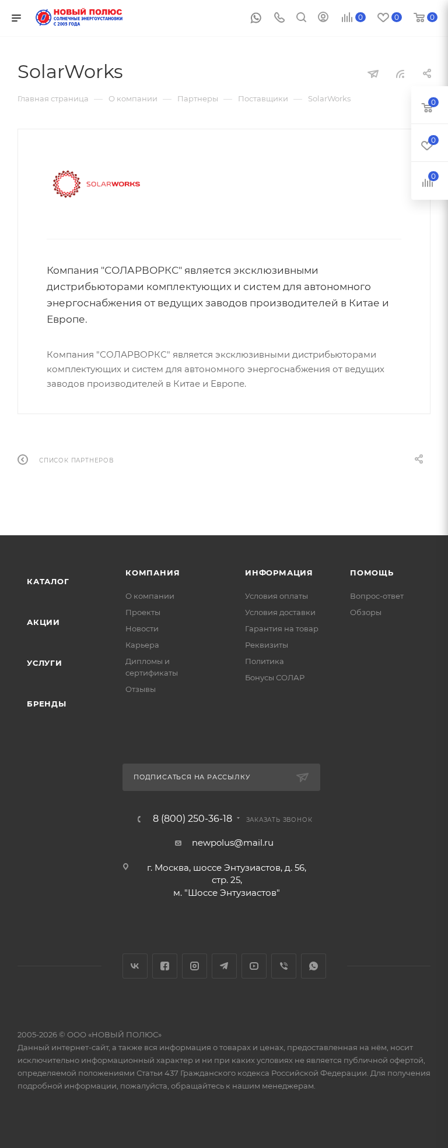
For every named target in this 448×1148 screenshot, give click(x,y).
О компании (149, 596)
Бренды (46, 703)
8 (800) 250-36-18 (192, 819)
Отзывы (140, 689)
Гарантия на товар (281, 628)
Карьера (142, 644)
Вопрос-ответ (377, 596)
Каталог (48, 581)
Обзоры (366, 612)
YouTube (254, 966)
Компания (152, 572)
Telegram (224, 966)
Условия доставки (280, 612)
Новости (142, 628)
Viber (283, 966)
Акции (43, 622)
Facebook (164, 966)
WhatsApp (313, 966)
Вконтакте (135, 966)
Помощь (372, 572)
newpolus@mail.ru (233, 842)
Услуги (44, 662)
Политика (264, 661)
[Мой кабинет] (323, 18)
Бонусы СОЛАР (274, 677)
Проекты (142, 612)
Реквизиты (266, 644)
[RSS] (400, 73)
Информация (279, 572)
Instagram (194, 966)
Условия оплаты (276, 596)
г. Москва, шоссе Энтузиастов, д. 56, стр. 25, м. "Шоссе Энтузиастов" (226, 880)
